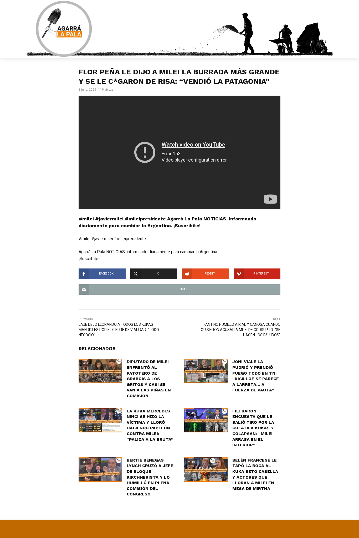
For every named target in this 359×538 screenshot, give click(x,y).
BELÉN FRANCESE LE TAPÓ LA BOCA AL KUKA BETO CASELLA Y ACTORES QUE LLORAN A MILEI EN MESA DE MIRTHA (255, 474)
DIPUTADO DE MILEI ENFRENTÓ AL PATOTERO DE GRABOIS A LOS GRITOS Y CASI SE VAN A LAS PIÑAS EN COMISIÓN (149, 378)
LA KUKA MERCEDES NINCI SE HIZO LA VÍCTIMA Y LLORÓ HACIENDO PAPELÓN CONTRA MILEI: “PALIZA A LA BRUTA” (150, 425)
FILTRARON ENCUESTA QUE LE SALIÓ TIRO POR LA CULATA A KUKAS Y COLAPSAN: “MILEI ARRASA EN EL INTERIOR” (253, 428)
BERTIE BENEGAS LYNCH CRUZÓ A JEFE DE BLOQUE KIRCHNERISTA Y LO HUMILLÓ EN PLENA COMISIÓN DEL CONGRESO (150, 477)
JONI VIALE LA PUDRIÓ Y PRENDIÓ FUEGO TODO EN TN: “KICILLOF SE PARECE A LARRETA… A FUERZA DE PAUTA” (255, 375)
